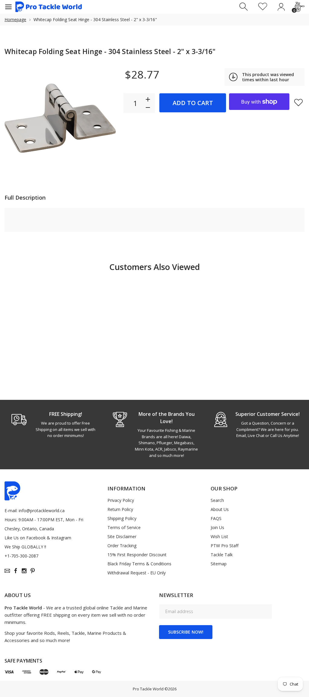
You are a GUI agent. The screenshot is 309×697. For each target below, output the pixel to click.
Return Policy (120, 509)
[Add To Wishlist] (298, 102)
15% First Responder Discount (137, 554)
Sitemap (219, 564)
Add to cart (193, 103)
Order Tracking (121, 545)
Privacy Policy (120, 500)
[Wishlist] (262, 7)
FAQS (216, 518)
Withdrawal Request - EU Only (136, 573)
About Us (220, 509)
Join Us (217, 527)
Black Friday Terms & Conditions (139, 564)
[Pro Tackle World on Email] (7, 570)
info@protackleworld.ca (42, 510)
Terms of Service (124, 527)
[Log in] (281, 7)
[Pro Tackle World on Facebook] (15, 570)
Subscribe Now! (185, 632)
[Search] (244, 7)
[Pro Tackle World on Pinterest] (32, 570)
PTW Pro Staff (224, 545)
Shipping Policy (121, 518)
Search (217, 500)
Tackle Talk (222, 554)
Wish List (219, 536)
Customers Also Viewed (154, 266)
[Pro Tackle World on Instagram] (24, 570)
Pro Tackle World (148, 689)
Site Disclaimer (121, 536)
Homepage (15, 19)
